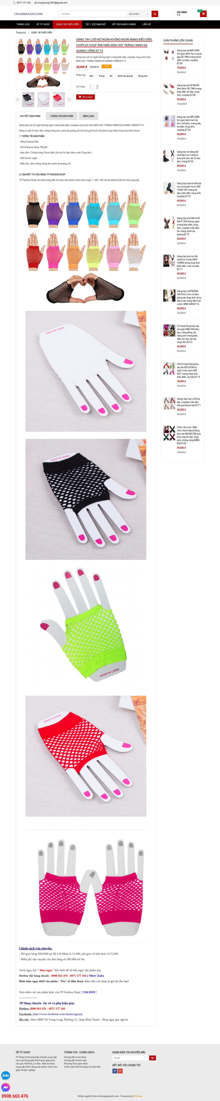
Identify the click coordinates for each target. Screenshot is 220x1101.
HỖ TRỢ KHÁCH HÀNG (124, 24)
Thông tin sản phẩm (61, 116)
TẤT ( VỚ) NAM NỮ (95, 24)
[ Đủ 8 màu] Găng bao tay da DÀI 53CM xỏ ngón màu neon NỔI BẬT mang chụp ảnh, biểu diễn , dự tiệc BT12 (188, 370)
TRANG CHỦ (23, 24)
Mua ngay (87, 97)
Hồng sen (143, 76)
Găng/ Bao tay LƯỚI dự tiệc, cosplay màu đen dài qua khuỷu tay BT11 (189, 402)
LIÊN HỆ (146, 24)
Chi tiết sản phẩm (30, 116)
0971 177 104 (24, 2)
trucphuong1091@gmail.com (52, 2)
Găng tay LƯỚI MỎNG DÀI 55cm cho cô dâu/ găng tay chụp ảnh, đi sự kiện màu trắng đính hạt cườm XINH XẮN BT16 (189, 297)
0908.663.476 (15, 1096)
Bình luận (88, 116)
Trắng (102, 76)
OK (152, 1058)
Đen (91, 76)
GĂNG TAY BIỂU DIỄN (67, 24)
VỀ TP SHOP (43, 24)
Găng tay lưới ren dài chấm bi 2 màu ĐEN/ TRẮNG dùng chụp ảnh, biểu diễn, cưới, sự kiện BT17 (188, 262)
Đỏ (111, 76)
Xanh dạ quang (125, 76)
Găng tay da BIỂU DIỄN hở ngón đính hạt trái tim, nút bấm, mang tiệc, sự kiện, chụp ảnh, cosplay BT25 (189, 123)
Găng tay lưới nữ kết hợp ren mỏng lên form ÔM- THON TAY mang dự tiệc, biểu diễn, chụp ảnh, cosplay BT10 (189, 190)
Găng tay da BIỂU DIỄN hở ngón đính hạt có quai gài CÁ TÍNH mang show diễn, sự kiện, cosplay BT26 (189, 57)
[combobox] (139, 13)
